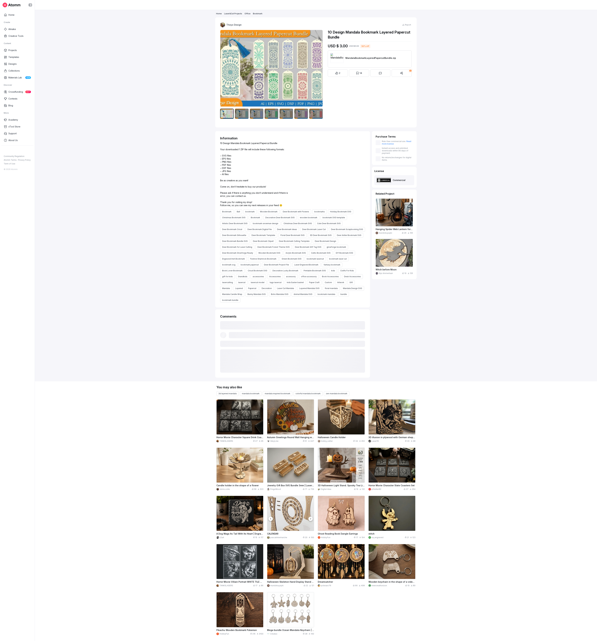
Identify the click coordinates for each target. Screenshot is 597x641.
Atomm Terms (10, 160)
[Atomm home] (11, 5)
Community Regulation (14, 156)
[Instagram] (10, 150)
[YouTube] (15, 150)
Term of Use (9, 164)
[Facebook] (5, 150)
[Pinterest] (20, 150)
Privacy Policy (24, 160)
